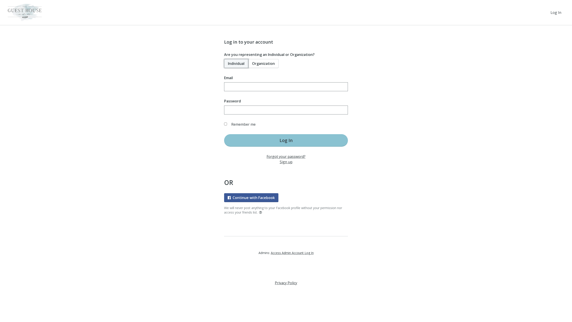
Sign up (286, 161)
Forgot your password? (286, 156)
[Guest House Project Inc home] (24, 12)
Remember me (243, 124)
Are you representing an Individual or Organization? (269, 54)
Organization (263, 63)
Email (228, 77)
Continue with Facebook (254, 197)
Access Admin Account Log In (292, 253)
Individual (236, 63)
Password (232, 101)
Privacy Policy (286, 282)
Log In (556, 12)
